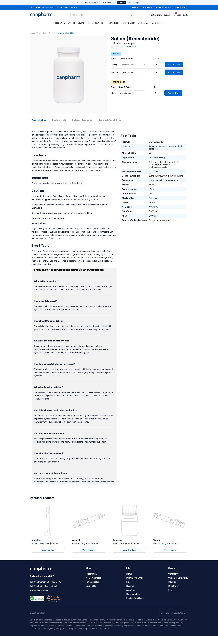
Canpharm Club (133, 594)
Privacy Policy (164, 613)
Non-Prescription (93, 578)
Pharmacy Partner (134, 578)
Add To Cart (174, 64)
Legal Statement (181, 613)
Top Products (112, 23)
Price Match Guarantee (142, 7)
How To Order (128, 23)
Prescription (59, 23)
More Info (156, 23)
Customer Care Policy (178, 578)
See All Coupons (135, 2)
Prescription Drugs (45, 33)
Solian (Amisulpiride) (65, 33)
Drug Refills (91, 586)
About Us (130, 590)
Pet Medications (95, 23)
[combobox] (133, 64)
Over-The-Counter (76, 23)
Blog (128, 582)
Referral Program (163, 7)
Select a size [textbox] (127, 65)
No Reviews (130, 47)
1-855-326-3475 (48, 7)
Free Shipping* (181, 7)
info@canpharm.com (39, 590)
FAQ (170, 590)
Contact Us (143, 23)
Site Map (172, 582)
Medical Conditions (135, 598)
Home (32, 33)
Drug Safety (173, 586)
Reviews (130, 586)
